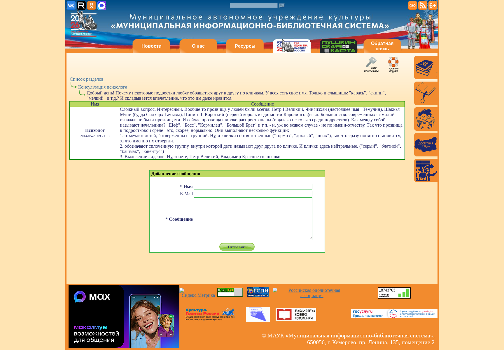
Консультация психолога (102, 87)
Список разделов (87, 79)
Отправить (237, 247)
